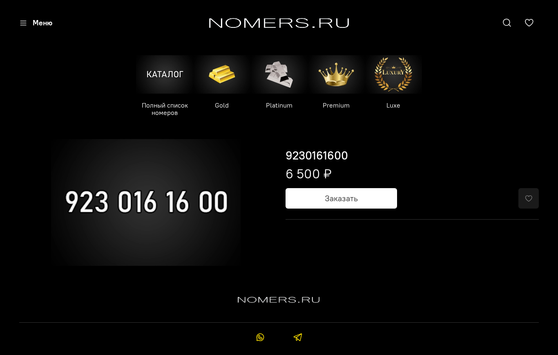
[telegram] (297, 338)
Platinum (279, 105)
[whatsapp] (260, 338)
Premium (336, 105)
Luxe (393, 105)
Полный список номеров (165, 109)
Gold (222, 105)
